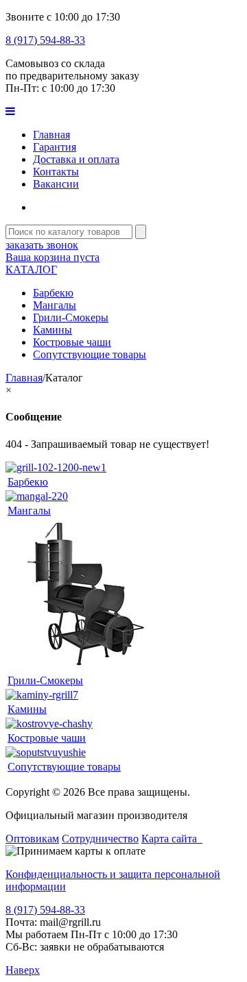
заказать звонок (41, 245)
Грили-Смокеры (70, 317)
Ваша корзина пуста (52, 257)
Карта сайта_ (171, 838)
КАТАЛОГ (31, 269)
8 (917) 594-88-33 (45, 40)
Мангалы (54, 305)
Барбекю (53, 293)
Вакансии (56, 184)
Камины (52, 330)
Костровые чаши (72, 342)
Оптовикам (32, 838)
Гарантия (54, 147)
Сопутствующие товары (89, 354)
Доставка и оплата (76, 159)
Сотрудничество (100, 838)
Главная (51, 134)
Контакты (56, 171)
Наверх (22, 970)
